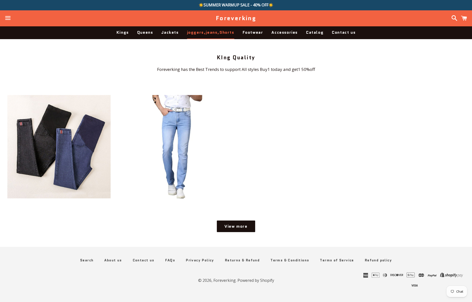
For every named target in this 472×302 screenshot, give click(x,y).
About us (113, 260)
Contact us (343, 32)
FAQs (170, 260)
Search (86, 260)
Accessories (284, 32)
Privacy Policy (200, 260)
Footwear (253, 32)
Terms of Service (337, 260)
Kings (123, 32)
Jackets (169, 32)
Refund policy (378, 260)
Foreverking (236, 18)
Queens (145, 32)
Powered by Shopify (255, 280)
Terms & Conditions (289, 260)
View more (235, 226)
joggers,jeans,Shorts (210, 32)
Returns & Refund (242, 260)
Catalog (315, 32)
